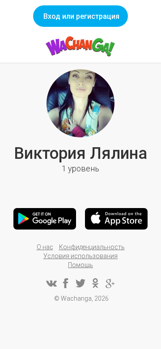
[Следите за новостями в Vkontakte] (51, 283)
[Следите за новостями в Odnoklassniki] (95, 283)
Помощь (80, 264)
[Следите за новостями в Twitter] (80, 283)
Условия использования (80, 256)
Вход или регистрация (81, 16)
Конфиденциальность (92, 247)
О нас (45, 247)
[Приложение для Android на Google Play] (44, 219)
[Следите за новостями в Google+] (110, 283)
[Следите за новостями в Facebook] (65, 283)
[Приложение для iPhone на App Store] (116, 219)
